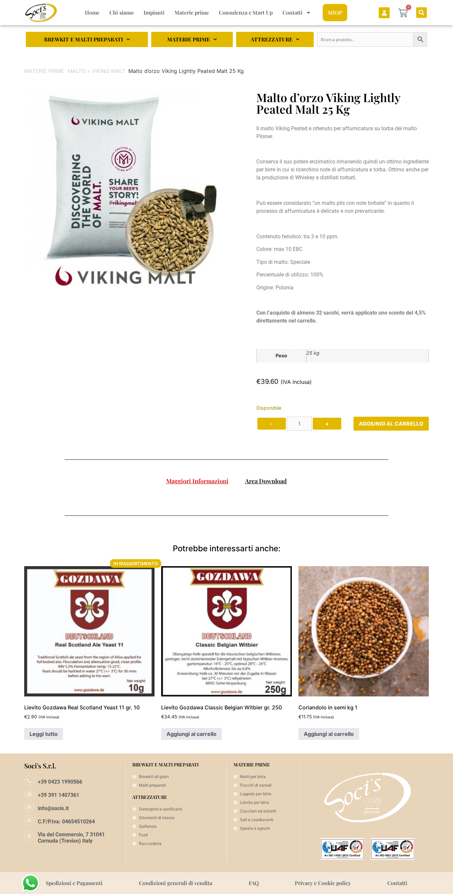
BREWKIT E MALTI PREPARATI (83, 39)
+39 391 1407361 (58, 795)
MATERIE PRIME (188, 39)
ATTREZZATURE (271, 39)
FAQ (254, 882)
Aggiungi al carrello (391, 423)
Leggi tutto (44, 734)
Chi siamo (121, 12)
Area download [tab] (266, 481)
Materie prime (191, 12)
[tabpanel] (226, 497)
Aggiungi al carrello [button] (191, 734)
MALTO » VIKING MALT (96, 71)
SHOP (335, 12)
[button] (421, 12)
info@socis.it (53, 808)
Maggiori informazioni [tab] (197, 481)
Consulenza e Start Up (246, 12)
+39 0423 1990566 (60, 782)
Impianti (154, 12)
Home (92, 12)
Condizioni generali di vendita (175, 882)
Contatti (292, 12)
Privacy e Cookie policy (323, 882)
